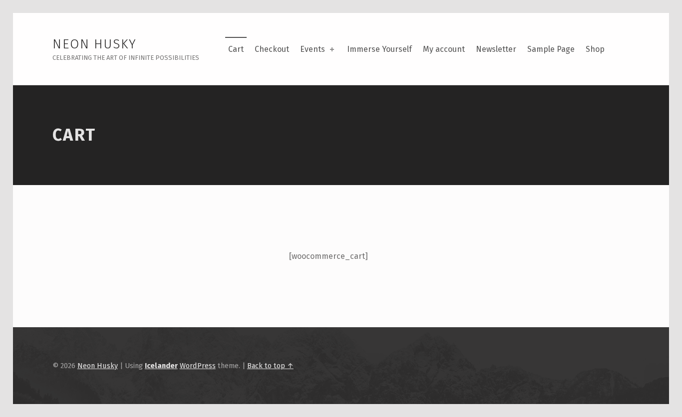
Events (312, 49)
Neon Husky (94, 44)
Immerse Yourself (379, 49)
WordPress (198, 365)
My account (444, 49)
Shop (595, 49)
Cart (236, 49)
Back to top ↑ (270, 365)
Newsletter (496, 49)
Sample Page (551, 49)
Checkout (272, 49)
